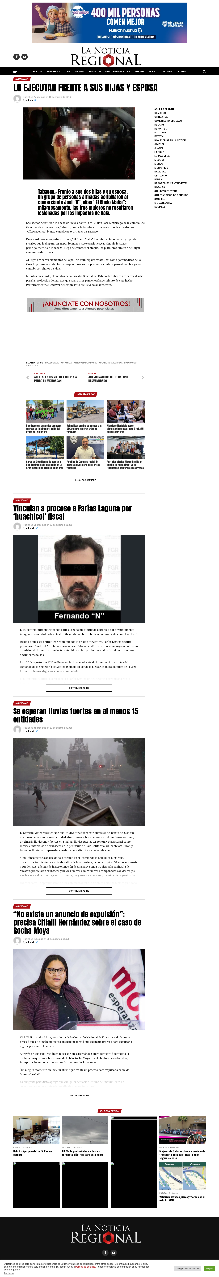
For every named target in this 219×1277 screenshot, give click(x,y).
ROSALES (159, 187)
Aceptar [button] (209, 1268)
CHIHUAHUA (161, 117)
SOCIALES (159, 207)
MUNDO (152, 71)
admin (29, 100)
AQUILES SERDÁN (164, 109)
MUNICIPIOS (52, 71)
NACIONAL (79, 71)
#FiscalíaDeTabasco (86, 363)
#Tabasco (130, 363)
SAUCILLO (159, 199)
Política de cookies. (85, 1266)
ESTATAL (67, 71)
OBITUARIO (160, 175)
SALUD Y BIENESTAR (109, 80)
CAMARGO (160, 113)
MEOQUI (159, 160)
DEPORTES (139, 71)
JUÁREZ (158, 148)
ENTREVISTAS (95, 71)
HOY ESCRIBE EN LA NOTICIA (117, 71)
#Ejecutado (52, 363)
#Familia (67, 363)
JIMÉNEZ (159, 144)
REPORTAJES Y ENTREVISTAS (171, 183)
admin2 (30, 528)
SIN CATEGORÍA (163, 203)
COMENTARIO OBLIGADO (168, 121)
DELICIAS (159, 124)
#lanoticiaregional (111, 363)
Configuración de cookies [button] (187, 1268)
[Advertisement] (85, 335)
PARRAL (158, 179)
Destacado (33, 366)
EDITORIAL (181, 71)
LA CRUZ (159, 152)
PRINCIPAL (38, 71)
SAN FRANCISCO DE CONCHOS (171, 195)
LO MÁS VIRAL (166, 71)
